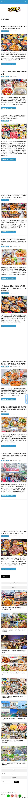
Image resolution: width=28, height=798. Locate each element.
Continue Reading (10, 108)
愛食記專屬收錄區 (5, 76)
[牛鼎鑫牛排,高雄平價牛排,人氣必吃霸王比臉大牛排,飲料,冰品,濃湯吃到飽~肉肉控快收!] (14, 547)
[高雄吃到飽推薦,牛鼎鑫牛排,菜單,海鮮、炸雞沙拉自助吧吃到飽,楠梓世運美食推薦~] (14, 42)
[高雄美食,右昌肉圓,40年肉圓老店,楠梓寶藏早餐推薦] (14, 86)
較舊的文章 (6, 576)
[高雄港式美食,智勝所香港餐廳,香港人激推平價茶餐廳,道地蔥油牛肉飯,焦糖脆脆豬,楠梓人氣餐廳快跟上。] (14, 424)
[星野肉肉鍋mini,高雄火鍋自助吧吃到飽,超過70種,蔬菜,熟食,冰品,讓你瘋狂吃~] (14, 131)
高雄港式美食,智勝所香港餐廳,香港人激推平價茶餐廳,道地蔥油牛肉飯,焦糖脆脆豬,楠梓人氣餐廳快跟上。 (14, 409)
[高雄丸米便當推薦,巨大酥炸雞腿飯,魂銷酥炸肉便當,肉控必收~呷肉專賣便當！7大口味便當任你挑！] (14, 472)
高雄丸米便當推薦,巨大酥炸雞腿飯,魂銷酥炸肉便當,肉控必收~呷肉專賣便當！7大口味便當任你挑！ (13, 456)
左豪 (11, 76)
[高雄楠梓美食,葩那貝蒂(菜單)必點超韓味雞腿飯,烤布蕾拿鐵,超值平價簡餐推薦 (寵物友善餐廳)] (14, 257)
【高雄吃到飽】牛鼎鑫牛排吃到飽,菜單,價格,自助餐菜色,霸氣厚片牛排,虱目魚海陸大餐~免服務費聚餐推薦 (14, 288)
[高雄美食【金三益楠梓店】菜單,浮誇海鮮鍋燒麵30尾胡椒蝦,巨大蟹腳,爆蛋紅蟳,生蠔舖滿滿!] (14, 377)
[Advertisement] (14, 180)
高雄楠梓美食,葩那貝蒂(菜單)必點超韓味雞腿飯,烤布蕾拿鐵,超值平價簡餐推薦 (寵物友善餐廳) (13, 242)
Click (26, 399)
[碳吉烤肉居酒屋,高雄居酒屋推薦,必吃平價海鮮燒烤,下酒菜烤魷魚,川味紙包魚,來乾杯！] (14, 210)
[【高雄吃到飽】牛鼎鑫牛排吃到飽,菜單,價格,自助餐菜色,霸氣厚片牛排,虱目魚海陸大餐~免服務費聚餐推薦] (14, 304)
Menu (4, 1)
